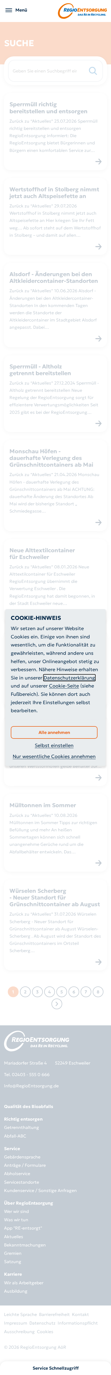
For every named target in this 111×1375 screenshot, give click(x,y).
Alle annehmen (54, 732)
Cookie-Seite (64, 686)
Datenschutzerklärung (69, 678)
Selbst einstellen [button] (54, 745)
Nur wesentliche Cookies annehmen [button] (54, 756)
